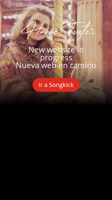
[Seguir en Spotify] (85, 127)
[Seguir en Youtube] (65, 127)
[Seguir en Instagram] (45, 127)
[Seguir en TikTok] (56, 147)
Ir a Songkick (56, 85)
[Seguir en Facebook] (24, 127)
